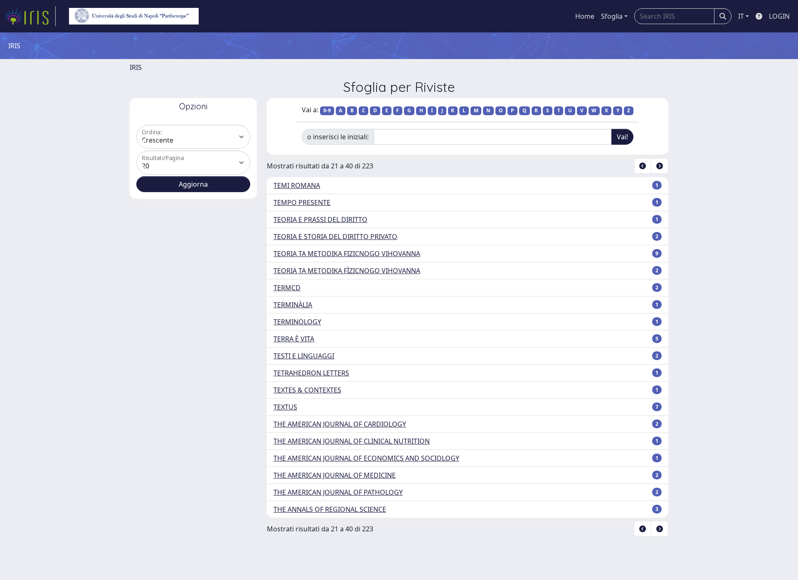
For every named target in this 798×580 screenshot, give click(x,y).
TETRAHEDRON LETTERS (311, 373)
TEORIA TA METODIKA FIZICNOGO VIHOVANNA (346, 253)
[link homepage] (30, 16)
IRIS (136, 67)
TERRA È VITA (293, 338)
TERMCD (286, 287)
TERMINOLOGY (297, 321)
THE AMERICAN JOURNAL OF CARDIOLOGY (339, 424)
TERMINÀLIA (292, 304)
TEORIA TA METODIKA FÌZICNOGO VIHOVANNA (346, 270)
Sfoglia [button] (612, 16)
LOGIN (779, 16)
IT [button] (741, 16)
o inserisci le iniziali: (338, 136)
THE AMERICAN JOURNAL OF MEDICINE (334, 475)
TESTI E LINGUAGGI (303, 355)
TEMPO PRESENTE (301, 202)
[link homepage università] (133, 16)
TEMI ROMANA (296, 185)
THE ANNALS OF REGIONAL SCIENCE (329, 509)
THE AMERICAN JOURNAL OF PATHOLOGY (338, 492)
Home (584, 16)
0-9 (327, 110)
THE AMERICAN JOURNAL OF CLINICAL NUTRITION (351, 441)
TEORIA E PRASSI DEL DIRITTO (320, 219)
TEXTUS (285, 407)
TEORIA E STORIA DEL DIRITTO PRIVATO (335, 236)
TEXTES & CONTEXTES (307, 390)
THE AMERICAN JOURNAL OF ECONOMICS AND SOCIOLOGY (366, 458)
